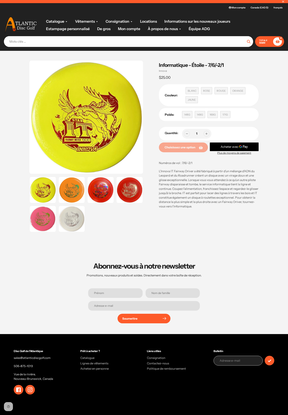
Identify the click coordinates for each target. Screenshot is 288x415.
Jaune (192, 99)
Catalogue (87, 358)
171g (225, 114)
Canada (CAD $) (259, 7)
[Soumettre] (269, 360)
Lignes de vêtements (94, 363)
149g (200, 114)
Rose (206, 90)
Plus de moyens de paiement (234, 152)
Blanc (192, 90)
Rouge (221, 90)
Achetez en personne (94, 368)
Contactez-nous (158, 363)
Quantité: (171, 133)
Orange (237, 90)
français (278, 7)
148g (187, 114)
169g (213, 114)
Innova (163, 70)
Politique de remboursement (166, 368)
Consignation (156, 358)
